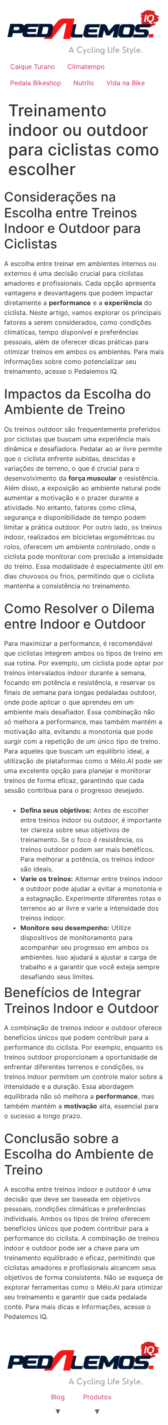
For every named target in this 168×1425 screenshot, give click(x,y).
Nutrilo (83, 83)
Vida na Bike (125, 83)
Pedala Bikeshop (35, 83)
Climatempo (86, 66)
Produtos (97, 1397)
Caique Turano (32, 66)
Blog (58, 1397)
